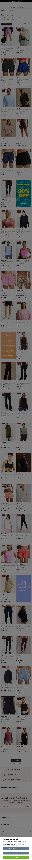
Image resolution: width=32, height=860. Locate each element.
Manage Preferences (16, 853)
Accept (16, 857)
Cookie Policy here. (15, 845)
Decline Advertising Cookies (16, 848)
